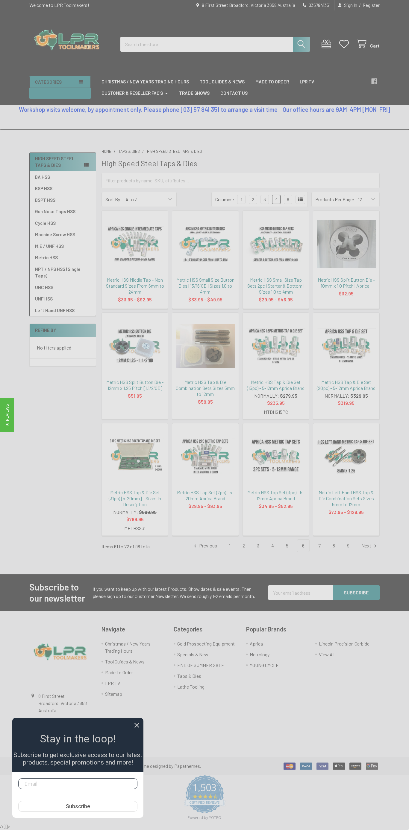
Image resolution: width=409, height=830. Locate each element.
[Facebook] (374, 81)
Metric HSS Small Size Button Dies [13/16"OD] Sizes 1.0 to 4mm (205, 286)
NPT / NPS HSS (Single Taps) (58, 272)
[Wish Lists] (345, 44)
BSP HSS (43, 188)
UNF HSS (44, 298)
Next (366, 545)
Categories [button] (48, 82)
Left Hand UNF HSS (55, 310)
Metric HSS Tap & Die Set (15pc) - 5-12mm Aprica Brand (276, 385)
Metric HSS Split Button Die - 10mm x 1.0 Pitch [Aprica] (346, 283)
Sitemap (113, 694)
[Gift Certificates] (328, 44)
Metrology (259, 654)
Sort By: (113, 199)
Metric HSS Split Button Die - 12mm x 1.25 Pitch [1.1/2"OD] (134, 385)
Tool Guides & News (222, 81)
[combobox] (215, 44)
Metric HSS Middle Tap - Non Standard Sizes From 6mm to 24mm (135, 286)
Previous (207, 545)
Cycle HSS (45, 223)
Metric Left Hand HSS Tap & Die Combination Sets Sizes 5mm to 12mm (346, 498)
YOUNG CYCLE (264, 665)
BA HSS (42, 177)
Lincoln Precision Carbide (344, 643)
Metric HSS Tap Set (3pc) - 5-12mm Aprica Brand (275, 495)
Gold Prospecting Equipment (206, 643)
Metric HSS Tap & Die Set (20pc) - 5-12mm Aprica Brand (346, 385)
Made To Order (272, 81)
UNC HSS (44, 287)
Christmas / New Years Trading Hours (145, 81)
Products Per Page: (335, 199)
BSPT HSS (45, 200)
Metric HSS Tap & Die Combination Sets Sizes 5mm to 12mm (205, 388)
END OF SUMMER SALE (200, 665)
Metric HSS (46, 257)
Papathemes (187, 766)
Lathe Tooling (191, 686)
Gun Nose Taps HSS (55, 211)
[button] (7, 415)
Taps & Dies (189, 676)
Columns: (224, 199)
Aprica (256, 643)
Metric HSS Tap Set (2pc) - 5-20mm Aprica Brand (205, 495)
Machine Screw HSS (55, 234)
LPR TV (307, 81)
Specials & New (192, 654)
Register (371, 5)
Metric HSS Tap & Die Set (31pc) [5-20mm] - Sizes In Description (135, 498)
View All (326, 654)
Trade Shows (194, 93)
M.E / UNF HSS (49, 246)
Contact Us (234, 93)
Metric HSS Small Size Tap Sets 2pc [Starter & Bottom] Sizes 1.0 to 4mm (276, 286)
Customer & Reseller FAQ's (132, 93)
